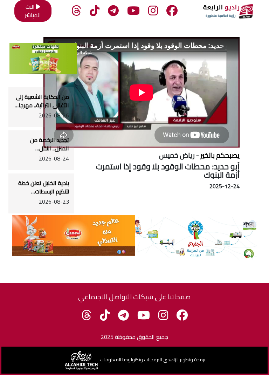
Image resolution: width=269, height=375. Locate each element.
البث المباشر (33, 10)
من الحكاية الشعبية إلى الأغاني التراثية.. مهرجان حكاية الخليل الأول (42, 105)
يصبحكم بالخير (220, 155)
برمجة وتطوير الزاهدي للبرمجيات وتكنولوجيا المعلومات (152, 359)
